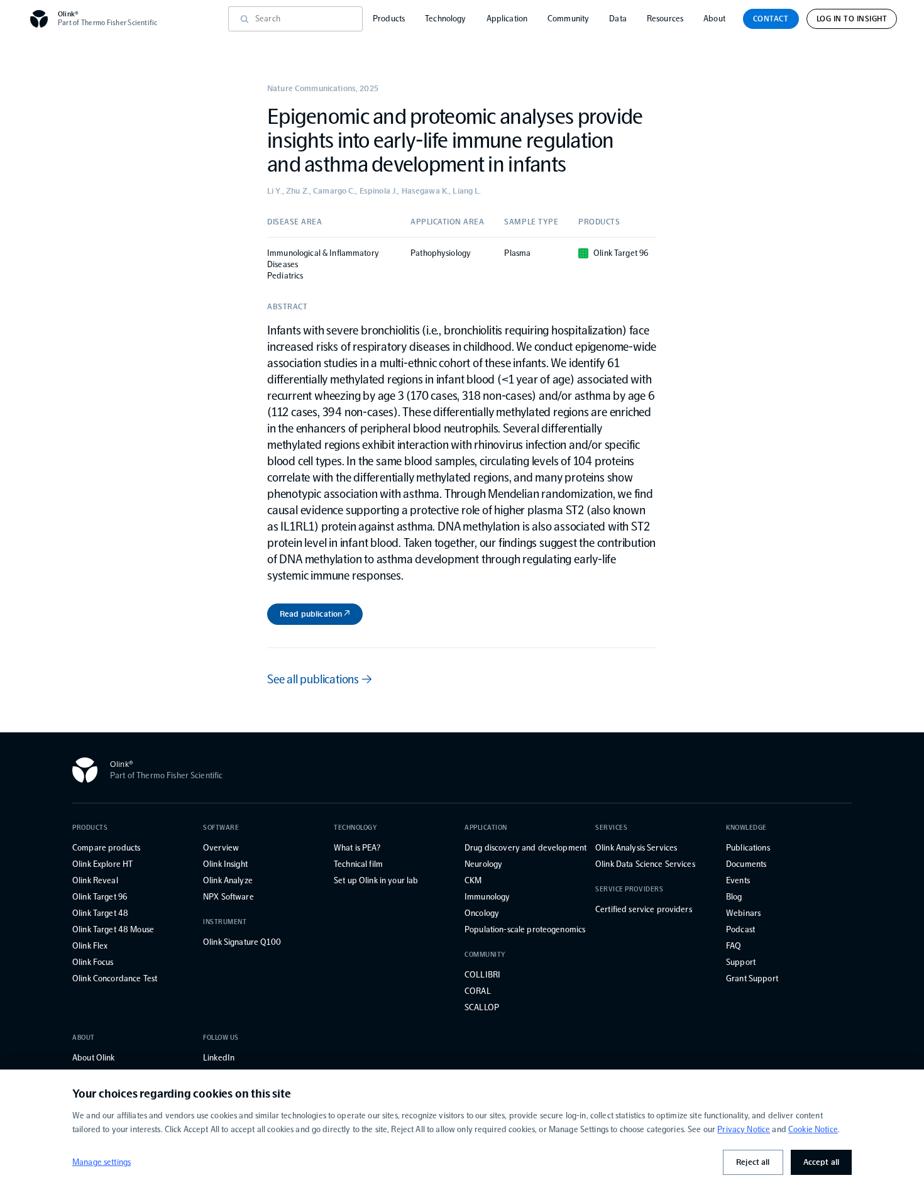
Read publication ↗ (315, 614)
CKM (473, 880)
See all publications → (319, 678)
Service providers (629, 889)
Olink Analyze (228, 880)
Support (741, 962)
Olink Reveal (95, 880)
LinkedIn (218, 1057)
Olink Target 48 (100, 913)
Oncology (482, 913)
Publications (748, 847)
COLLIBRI (482, 974)
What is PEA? (357, 847)
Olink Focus (93, 962)
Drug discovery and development (525, 847)
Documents (746, 864)
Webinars (743, 913)
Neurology (483, 864)
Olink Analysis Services (636, 847)
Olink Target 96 (99, 896)
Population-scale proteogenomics (525, 929)
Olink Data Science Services (645, 864)
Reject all (752, 1162)
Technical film (358, 864)
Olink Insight (225, 864)
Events (738, 880)
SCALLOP (482, 1007)
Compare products (106, 847)
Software (221, 828)
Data (618, 18)
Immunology (487, 896)
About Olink (93, 1057)
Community (568, 18)
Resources (665, 18)
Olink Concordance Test (114, 978)
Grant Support (752, 978)
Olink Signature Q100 (242, 942)
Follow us (221, 1037)
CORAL (478, 991)
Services (611, 828)
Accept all (821, 1162)
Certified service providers (643, 909)
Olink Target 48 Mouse (113, 929)
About (714, 18)
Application (507, 18)
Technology (445, 18)
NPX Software (228, 896)
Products (389, 18)
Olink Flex (89, 945)
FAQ (733, 945)
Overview (221, 847)
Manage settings (101, 1162)
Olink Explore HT (102, 864)
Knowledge (746, 828)
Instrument (225, 922)
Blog (734, 896)
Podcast (740, 929)
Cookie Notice (813, 1129)
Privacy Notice (743, 1129)
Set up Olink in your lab (376, 880)
